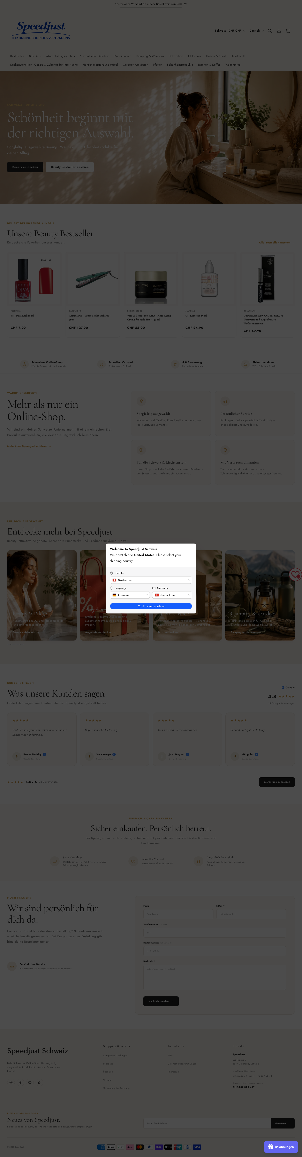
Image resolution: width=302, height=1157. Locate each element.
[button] (151, 580)
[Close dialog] (192, 546)
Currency (162, 588)
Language (121, 588)
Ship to (119, 573)
